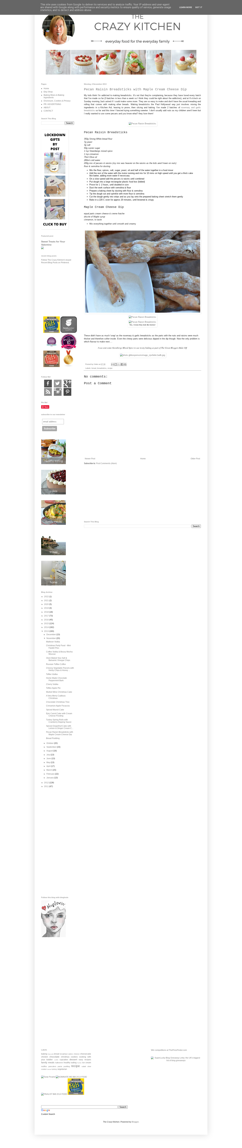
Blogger (135, 1122)
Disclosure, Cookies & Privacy (57, 101)
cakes (70, 1054)
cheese (77, 1054)
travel (49, 1069)
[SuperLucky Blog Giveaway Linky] (176, 1060)
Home (143, 458)
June (48, 758)
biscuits (51, 1054)
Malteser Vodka (53, 642)
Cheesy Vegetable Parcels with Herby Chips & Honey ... (60, 669)
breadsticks (102, 368)
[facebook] (48, 387)
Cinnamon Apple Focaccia (58, 706)
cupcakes (64, 1060)
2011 (46, 786)
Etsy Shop (48, 92)
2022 (46, 596)
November (51, 638)
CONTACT (48, 111)
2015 (46, 623)
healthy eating (70, 1062)
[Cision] (67, 395)
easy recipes (85, 1060)
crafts (56, 1060)
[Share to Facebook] (122, 364)
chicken (44, 1057)
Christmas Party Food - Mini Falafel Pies (58, 646)
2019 (46, 608)
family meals (47, 1062)
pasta (60, 1066)
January (50, 778)
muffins (44, 1066)
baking (44, 1054)
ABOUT (47, 107)
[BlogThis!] (115, 364)
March (49, 770)
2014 (46, 627)
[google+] (67, 387)
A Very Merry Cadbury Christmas (56, 697)
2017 (46, 616)
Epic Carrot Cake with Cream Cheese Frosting (59, 714)
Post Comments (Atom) (106, 463)
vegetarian (62, 1069)
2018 (46, 612)
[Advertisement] (142, 493)
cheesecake (85, 1054)
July (48, 755)
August (49, 751)
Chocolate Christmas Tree (57, 702)
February (50, 774)
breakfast (63, 1054)
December (51, 634)
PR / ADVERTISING (52, 104)
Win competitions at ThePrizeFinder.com (169, 1050)
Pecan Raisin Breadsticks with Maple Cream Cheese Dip (59, 733)
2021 (46, 600)
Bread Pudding (53, 738)
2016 (46, 620)
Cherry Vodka (52, 684)
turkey (54, 1069)
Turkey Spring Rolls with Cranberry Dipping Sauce (58, 721)
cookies (74, 1057)
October (50, 743)
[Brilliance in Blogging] (48, 1077)
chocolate (54, 1056)
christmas (65, 1057)
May (48, 762)
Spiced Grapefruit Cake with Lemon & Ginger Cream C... (59, 727)
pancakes (52, 1066)
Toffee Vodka (52, 674)
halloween (59, 1063)
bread (94, 368)
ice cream (86, 1062)
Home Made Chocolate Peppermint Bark (56, 679)
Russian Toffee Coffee (56, 664)
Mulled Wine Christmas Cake (59, 692)
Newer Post (90, 458)
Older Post (195, 458)
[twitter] (58, 387)
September (51, 747)
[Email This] (112, 364)
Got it (198, 7)
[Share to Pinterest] (125, 364)
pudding (67, 1066)
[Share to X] (119, 364)
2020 (46, 604)
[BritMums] (76, 1094)
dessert (73, 1059)
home (79, 1063)
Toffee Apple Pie (53, 688)
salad (84, 1066)
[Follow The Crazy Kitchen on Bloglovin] (53, 936)
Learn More (185, 7)
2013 (46, 631)
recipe (110, 368)
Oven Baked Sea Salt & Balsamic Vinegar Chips (58, 659)
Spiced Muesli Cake (55, 710)
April (48, 766)
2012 (46, 782)
